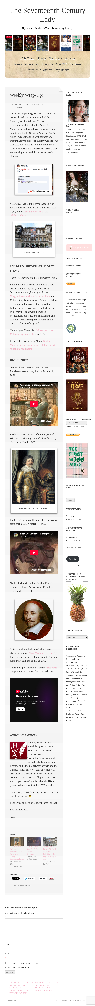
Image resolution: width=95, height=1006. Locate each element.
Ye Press (75, 64)
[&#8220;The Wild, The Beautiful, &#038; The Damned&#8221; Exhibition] (34, 841)
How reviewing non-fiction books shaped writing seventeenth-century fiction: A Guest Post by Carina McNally (76, 681)
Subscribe (73, 559)
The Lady (55, 58)
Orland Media (81, 316)
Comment (21, 107)
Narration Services (26, 64)
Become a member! (73, 265)
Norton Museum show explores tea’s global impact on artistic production (32, 345)
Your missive (9, 917)
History (28, 886)
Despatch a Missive (39, 70)
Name (7, 944)
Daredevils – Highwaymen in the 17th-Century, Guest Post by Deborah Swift (76, 668)
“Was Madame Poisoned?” (43, 652)
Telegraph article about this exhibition (30, 296)
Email (7, 954)
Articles (70, 58)
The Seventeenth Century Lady (47, 14)
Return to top (10, 1001)
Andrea (69, 675)
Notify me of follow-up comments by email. (23, 963)
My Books (62, 70)
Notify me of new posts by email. (19, 967)
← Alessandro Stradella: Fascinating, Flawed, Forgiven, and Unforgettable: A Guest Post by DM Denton (21, 988)
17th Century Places (33, 58)
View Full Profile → (74, 153)
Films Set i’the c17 (54, 64)
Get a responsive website (65, 1001)
